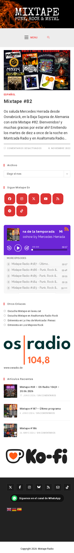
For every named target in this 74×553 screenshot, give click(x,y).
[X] (33, 198)
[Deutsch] (14, 509)
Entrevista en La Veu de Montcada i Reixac (31, 320)
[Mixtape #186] (10, 430)
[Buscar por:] (48, 37)
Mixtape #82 (18, 101)
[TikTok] (67, 487)
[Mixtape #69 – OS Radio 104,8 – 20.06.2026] (10, 391)
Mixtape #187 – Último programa (40, 408)
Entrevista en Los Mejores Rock (25, 324)
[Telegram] (9, 210)
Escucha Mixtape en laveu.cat (24, 311)
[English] (9, 509)
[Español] (19, 509)
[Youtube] (45, 198)
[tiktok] (21, 210)
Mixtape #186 (28, 428)
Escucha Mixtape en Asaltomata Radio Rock (33, 315)
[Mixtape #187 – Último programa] (10, 410)
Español (10, 94)
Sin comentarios (46, 395)
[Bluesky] (39, 487)
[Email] (58, 487)
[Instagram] (21, 198)
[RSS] (57, 198)
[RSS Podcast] (48, 487)
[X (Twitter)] (10, 487)
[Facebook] (9, 198)
